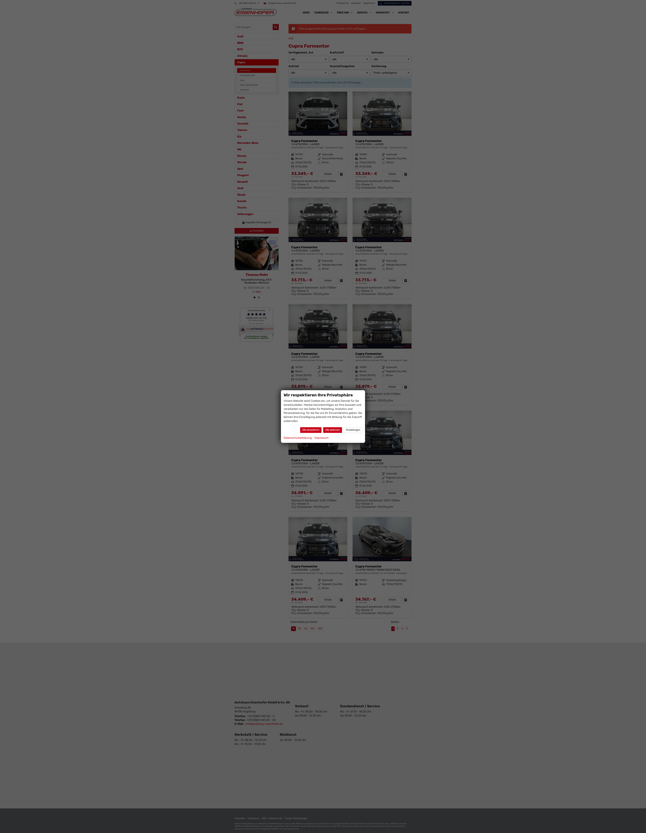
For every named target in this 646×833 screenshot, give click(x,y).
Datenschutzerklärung (298, 437)
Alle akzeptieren (310, 430)
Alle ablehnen (332, 430)
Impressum (322, 437)
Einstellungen (353, 430)
